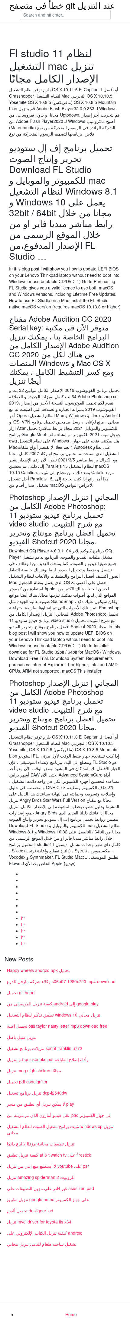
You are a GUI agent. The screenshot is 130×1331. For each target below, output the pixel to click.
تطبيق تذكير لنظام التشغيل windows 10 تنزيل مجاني (53, 1015)
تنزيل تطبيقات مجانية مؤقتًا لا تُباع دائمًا (40, 1144)
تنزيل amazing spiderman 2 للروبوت (41, 1177)
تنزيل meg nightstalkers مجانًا (34, 1070)
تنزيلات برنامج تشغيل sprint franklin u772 (44, 1048)
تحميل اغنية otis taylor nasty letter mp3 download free (57, 1026)
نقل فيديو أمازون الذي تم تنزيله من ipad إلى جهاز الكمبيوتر (59, 1115)
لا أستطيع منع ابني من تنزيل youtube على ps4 (48, 1166)
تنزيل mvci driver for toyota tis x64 (39, 1222)
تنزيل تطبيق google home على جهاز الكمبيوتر (48, 1199)
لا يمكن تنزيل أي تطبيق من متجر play (40, 1104)
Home (71, 1314)
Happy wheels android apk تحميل (38, 970)
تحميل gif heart (21, 992)
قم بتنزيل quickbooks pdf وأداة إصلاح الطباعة (48, 1059)
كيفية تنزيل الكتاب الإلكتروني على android (45, 1233)
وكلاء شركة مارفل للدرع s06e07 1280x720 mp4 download (61, 981)
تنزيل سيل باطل (21, 1037)
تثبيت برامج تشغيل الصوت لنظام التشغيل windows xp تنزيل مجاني (60, 1129)
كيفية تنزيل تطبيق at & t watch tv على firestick (49, 1155)
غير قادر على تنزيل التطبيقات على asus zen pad (50, 1188)
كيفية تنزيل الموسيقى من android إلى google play (53, 1004)
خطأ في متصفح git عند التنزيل (62, 5)
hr (23, 918)
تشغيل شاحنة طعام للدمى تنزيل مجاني (41, 1244)
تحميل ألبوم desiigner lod (30, 1211)
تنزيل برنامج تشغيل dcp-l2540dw (37, 1093)
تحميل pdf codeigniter (27, 1082)
